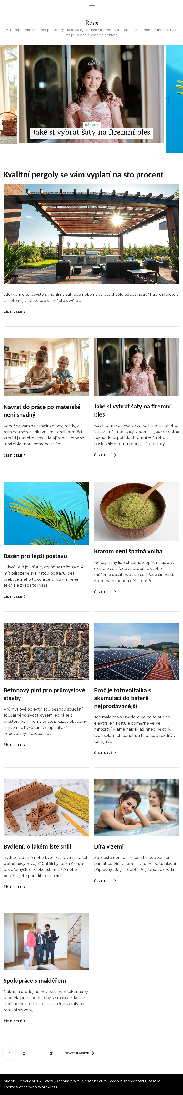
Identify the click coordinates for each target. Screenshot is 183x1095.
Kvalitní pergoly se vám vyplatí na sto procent (83, 175)
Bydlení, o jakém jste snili (37, 847)
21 (54, 1053)
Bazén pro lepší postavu (92, 143)
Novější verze (77, 1053)
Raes (91, 22)
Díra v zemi (109, 847)
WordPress (47, 1087)
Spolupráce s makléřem (35, 981)
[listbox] (91, 99)
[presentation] (17, 99)
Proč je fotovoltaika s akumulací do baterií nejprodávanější (122, 698)
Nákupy (92, 135)
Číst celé (13, 312)
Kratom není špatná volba (128, 552)
